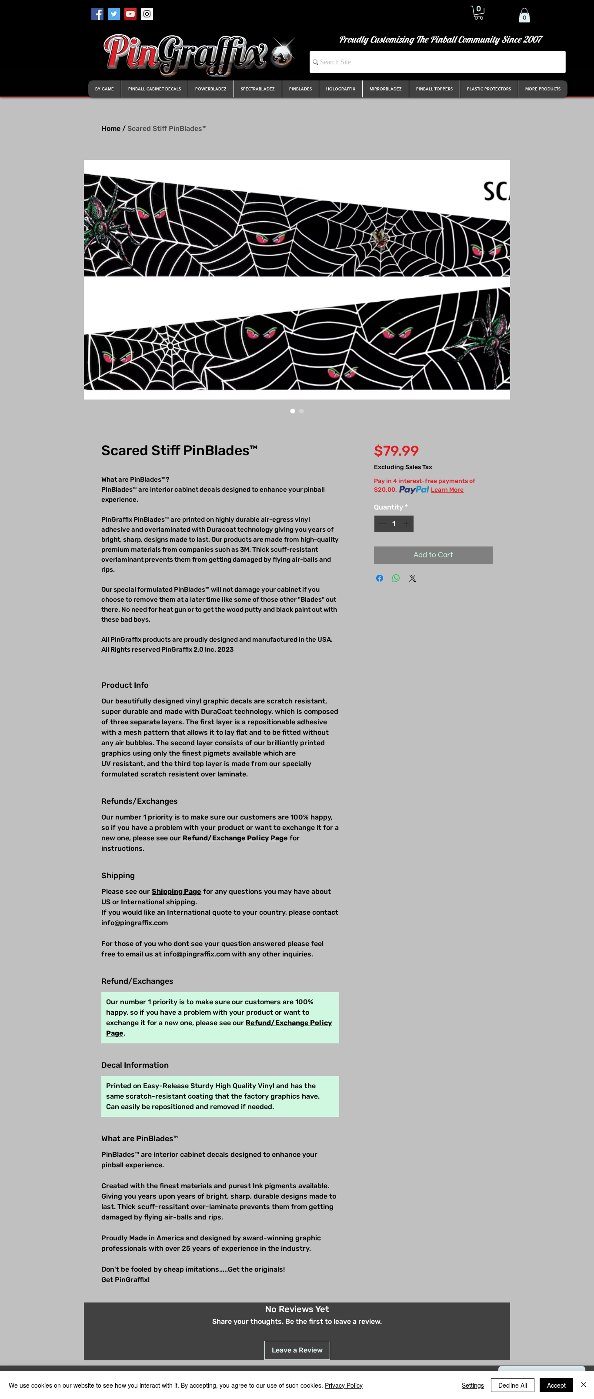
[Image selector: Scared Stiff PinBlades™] (292, 410)
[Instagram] (147, 14)
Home (110, 128)
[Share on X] (412, 578)
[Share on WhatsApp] (396, 578)
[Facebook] (97, 14)
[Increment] (406, 524)
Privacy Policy (344, 1385)
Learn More (447, 489)
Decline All (512, 1385)
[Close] (583, 1385)
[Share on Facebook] (379, 578)
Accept (556, 1385)
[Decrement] (381, 524)
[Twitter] (114, 14)
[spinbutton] (393, 524)
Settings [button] (473, 1385)
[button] (479, 13)
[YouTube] (130, 14)
